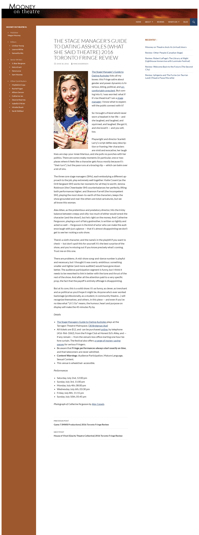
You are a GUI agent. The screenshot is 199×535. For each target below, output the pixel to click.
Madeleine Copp (18, 85)
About (148, 22)
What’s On (172, 22)
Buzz (185, 22)
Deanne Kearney (18, 100)
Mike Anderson (80, 64)
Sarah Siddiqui (18, 111)
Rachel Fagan (17, 88)
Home (138, 22)
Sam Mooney (17, 74)
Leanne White (17, 49)
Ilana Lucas (16, 71)
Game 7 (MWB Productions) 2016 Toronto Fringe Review (81, 423)
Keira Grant (16, 67)
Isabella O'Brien (18, 103)
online (104, 329)
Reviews (160, 22)
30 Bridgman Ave (98, 325)
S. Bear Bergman (18, 63)
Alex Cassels (98, 403)
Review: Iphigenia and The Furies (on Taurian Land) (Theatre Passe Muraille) (166, 76)
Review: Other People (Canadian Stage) (164, 52)
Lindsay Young (18, 45)
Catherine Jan (17, 96)
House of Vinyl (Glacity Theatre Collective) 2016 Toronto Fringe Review (88, 434)
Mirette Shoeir (18, 107)
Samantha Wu (17, 53)
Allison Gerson (18, 92)
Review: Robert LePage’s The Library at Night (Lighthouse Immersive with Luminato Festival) (167, 59)
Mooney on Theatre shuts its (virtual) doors (166, 47)
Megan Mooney (14, 35)
